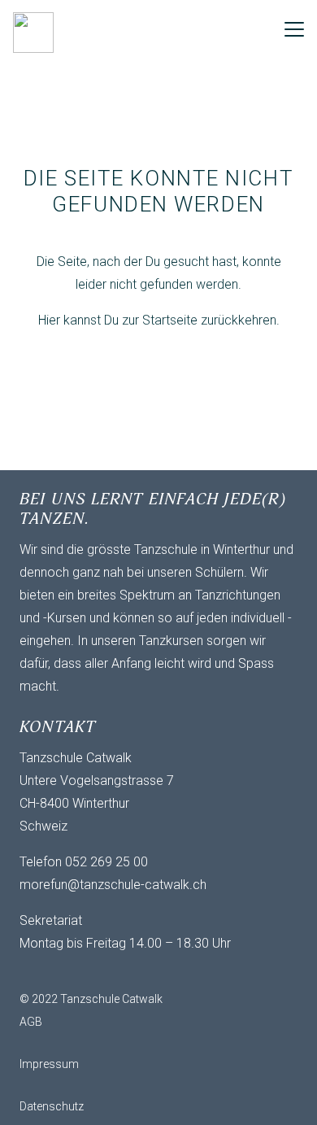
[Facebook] (68, 971)
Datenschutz (52, 1106)
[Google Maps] (133, 971)
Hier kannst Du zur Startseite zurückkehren (157, 320)
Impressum (49, 1063)
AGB (31, 1021)
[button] (294, 29)
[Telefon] (101, 971)
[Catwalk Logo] (33, 32)
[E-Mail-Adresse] (36, 971)
